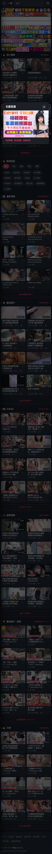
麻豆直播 (17, 140)
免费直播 (8, 140)
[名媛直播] (26, 427)
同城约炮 (26, 140)
